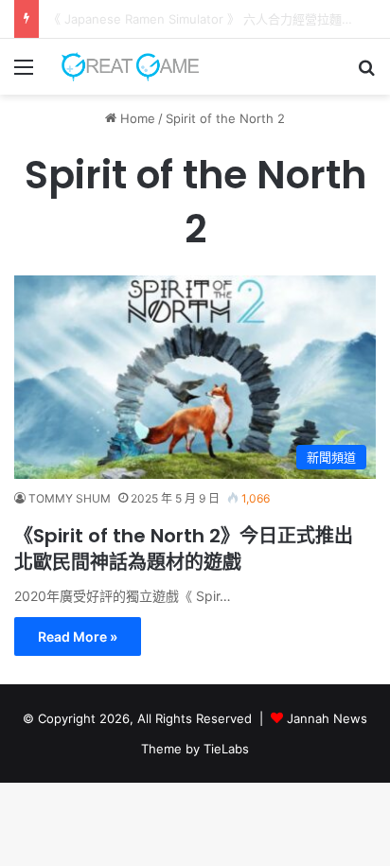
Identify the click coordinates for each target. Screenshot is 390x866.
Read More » (77, 636)
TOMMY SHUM (69, 498)
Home (135, 118)
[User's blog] (123, 66)
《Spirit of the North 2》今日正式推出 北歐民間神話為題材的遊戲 (183, 548)
